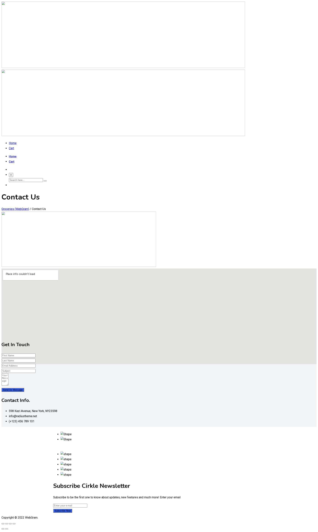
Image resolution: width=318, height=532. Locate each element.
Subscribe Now (63, 510)
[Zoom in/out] (14, 523)
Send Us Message (13, 389)
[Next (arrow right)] (6, 528)
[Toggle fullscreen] (10, 523)
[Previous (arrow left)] (2, 528)
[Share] (6, 523)
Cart (11, 148)
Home (13, 143)
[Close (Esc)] (2, 523)
